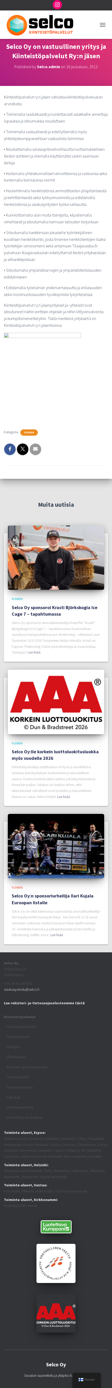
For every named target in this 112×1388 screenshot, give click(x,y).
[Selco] (41, 24)
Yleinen (29, 432)
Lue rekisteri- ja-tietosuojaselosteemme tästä (44, 1003)
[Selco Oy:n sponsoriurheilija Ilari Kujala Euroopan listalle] (56, 845)
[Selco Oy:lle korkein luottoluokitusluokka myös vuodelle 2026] (56, 701)
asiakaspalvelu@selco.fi (21, 989)
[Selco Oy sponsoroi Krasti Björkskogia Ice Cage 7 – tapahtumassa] (56, 557)
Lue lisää (34, 652)
